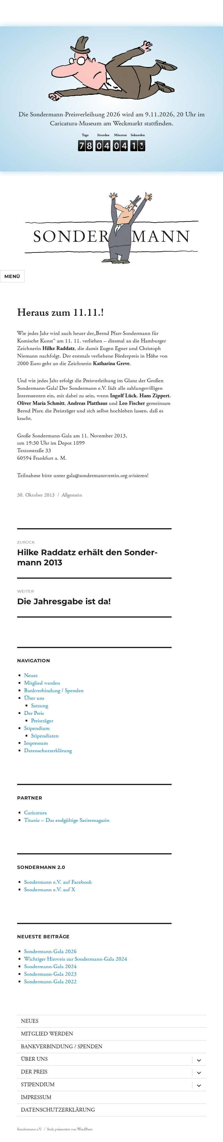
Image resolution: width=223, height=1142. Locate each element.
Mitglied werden (42, 683)
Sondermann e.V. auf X (49, 889)
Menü (12, 276)
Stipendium (37, 728)
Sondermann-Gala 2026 (50, 951)
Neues (30, 675)
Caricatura (35, 812)
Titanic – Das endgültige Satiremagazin (66, 820)
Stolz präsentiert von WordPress (69, 1129)
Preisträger (42, 720)
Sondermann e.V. (29, 1129)
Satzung (39, 705)
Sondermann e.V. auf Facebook (58, 882)
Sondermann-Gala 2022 (50, 981)
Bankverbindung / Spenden (54, 690)
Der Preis (34, 713)
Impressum (36, 743)
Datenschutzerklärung (48, 750)
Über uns (34, 698)
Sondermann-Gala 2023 (50, 974)
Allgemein (72, 495)
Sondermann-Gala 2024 (50, 966)
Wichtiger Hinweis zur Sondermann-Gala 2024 (75, 959)
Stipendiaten (45, 735)
